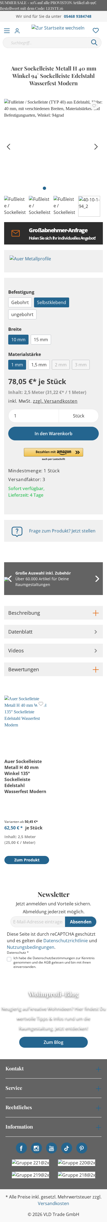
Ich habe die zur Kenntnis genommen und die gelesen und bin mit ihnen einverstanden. (54, 962)
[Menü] (7, 29)
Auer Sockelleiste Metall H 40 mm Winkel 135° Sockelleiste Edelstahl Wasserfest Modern (25, 776)
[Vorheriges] (8, 146)
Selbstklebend (51, 302)
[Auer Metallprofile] (53, 261)
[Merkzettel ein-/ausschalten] (94, 106)
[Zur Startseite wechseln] (58, 27)
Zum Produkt (27, 859)
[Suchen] (94, 42)
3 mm (81, 365)
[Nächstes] (96, 146)
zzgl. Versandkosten (55, 401)
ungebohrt (22, 314)
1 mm (17, 365)
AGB (47, 962)
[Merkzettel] (94, 29)
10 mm (18, 340)
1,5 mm (39, 365)
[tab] (53, 613)
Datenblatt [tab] (20, 631)
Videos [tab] (16, 650)
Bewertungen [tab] (23, 669)
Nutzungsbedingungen (30, 947)
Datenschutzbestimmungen (54, 958)
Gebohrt (20, 302)
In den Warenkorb (53, 434)
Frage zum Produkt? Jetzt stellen (62, 531)
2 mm (61, 365)
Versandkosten (53, 1203)
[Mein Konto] (18, 29)
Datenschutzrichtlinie (65, 941)
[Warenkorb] (104, 24)
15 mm (41, 340)
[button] (53, 454)
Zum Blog (53, 1042)
